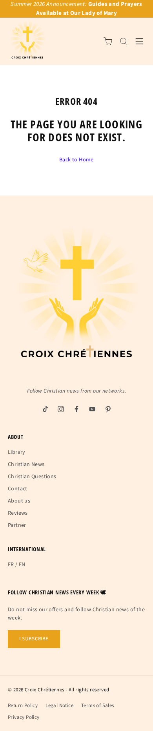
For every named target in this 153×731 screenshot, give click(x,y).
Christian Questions (32, 477)
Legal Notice (59, 705)
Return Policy (23, 705)
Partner (17, 525)
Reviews (18, 513)
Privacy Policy (24, 717)
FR (11, 564)
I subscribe (34, 638)
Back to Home (76, 160)
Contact (17, 489)
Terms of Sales (97, 705)
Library (17, 452)
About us (19, 501)
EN (22, 564)
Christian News (26, 464)
